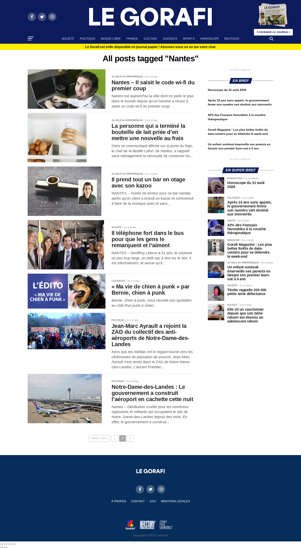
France (132, 38)
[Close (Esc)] (1, 544)
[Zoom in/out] (14, 544)
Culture (150, 38)
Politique (87, 38)
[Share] (5, 544)
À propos (118, 501)
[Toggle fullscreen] (9, 544)
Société (68, 38)
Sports (189, 38)
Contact (138, 501)
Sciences (170, 38)
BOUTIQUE (231, 38)
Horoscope (209, 38)
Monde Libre (111, 38)
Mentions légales (175, 501)
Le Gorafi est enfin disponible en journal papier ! (150, 47)
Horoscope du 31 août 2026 (227, 90)
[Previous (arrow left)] (1, 547)
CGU (153, 501)
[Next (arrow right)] (5, 547)
